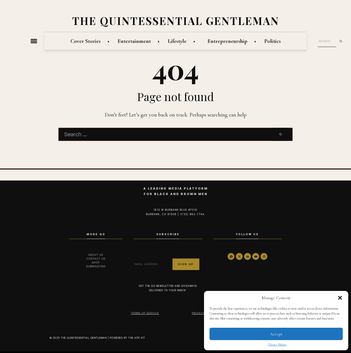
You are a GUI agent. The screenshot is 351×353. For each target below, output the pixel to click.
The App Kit (136, 337)
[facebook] (231, 256)
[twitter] (239, 256)
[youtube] (255, 256)
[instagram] (264, 256)
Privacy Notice (277, 344)
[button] (340, 298)
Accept (276, 334)
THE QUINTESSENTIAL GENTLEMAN (175, 20)
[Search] (342, 41)
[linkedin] (247, 256)
